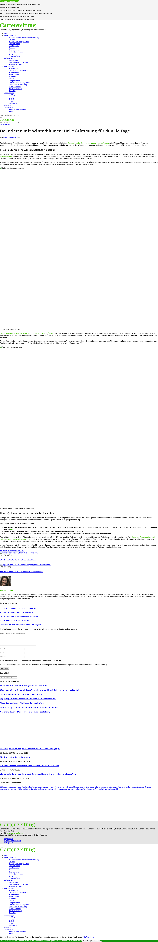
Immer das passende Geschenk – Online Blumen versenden (29, 707)
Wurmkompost (15, 87)
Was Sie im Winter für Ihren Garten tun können (18, 560)
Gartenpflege (14, 72)
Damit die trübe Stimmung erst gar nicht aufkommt (88, 143)
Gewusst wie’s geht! (16, 64)
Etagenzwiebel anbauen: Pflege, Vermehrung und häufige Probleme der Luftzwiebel (40, 690)
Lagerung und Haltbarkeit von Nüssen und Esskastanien (28, 698)
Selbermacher (9, 58)
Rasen (11, 54)
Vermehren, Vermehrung (18, 85)
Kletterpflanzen (15, 50)
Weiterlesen (89, 937)
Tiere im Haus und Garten (18, 70)
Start (6, 33)
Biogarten (8, 105)
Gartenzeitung (18, 25)
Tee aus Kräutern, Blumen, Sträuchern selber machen (21, 572)
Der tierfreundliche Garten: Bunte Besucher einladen (19, 616)
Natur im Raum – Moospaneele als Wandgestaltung (25, 712)
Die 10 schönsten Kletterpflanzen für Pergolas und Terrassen (20, 10)
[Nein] (101, 941)
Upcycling (12, 91)
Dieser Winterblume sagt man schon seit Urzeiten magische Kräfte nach (27, 333)
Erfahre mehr (95, 941)
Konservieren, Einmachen (18, 62)
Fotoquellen (8, 843)
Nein (88, 941)
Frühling (12, 95)
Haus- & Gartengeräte (17, 109)
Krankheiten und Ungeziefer (19, 83)
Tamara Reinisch (9, 137)
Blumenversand (6, 156)
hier (11, 529)
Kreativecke (13, 60)
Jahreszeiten (9, 93)
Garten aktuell (5, 124)
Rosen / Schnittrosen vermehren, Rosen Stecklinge (17, 16)
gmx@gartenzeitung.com (15, 833)
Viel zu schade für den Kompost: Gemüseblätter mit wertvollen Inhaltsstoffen (26, 13)
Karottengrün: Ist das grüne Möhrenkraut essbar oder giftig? (20, 4)
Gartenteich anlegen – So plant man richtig (21, 694)
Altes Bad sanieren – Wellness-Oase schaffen (22, 703)
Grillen (11, 78)
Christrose (11, 551)
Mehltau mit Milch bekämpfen (10, 7)
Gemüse (12, 48)
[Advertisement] (18, 730)
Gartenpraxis (9, 66)
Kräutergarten (14, 46)
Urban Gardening (15, 89)
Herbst (11, 99)
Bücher (11, 111)
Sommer (12, 97)
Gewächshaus (14, 74)
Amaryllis (3, 551)
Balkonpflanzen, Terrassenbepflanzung (24, 38)
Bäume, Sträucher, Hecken (19, 42)
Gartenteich (13, 76)
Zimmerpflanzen (15, 56)
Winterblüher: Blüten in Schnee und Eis (14, 620)
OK (83, 937)
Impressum (8, 839)
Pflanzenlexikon (10, 36)
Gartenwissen (14, 68)
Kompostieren (14, 81)
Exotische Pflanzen (16, 52)
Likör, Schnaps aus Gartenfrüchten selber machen (17, 19)
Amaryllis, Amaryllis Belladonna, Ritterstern (16, 612)
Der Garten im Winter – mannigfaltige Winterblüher (19, 608)
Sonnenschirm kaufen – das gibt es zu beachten (23, 685)
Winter (11, 101)
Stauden (12, 40)
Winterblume (19, 551)
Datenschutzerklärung (12, 841)
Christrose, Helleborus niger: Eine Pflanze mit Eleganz (20, 625)
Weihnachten (13, 103)
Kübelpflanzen (14, 44)
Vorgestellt (8, 107)
